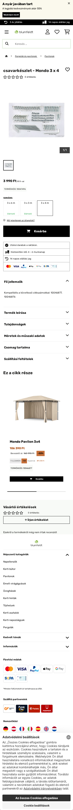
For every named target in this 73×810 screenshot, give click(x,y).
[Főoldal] (10, 56)
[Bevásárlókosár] (67, 32)
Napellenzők (10, 561)
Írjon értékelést (37, 519)
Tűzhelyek (9, 605)
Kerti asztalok (11, 612)
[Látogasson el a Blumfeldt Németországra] (5, 728)
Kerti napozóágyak (14, 620)
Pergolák (8, 627)
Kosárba (39, 231)
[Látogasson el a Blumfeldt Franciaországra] (21, 728)
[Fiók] (47, 32)
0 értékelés (30, 77)
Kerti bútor (9, 569)
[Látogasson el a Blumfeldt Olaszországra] (30, 728)
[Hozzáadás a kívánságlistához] (67, 69)
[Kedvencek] (57, 32)
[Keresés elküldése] (7, 43)
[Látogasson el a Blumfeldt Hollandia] (54, 728)
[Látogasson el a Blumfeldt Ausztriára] (13, 728)
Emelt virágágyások (14, 583)
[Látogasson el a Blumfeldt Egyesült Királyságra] (46, 728)
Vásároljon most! (11, 15)
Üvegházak (9, 590)
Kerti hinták (9, 598)
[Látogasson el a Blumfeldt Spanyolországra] (38, 728)
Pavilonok (49, 56)
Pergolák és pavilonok (26, 56)
